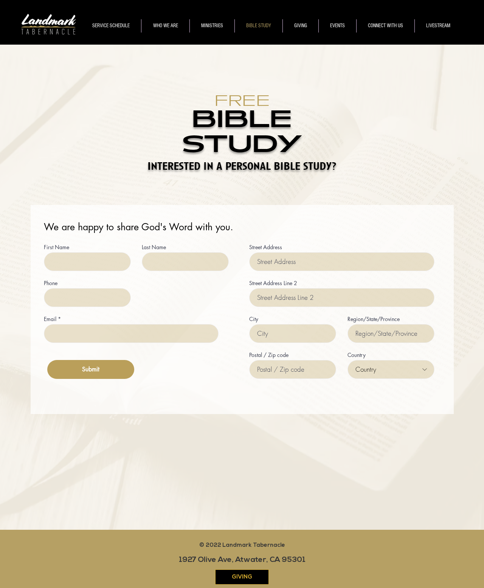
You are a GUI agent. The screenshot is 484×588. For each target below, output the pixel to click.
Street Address (265, 247)
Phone (50, 283)
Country (356, 355)
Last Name (154, 247)
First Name (56, 247)
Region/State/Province (373, 319)
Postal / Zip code (269, 355)
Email (50, 319)
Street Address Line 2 (273, 283)
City (253, 319)
